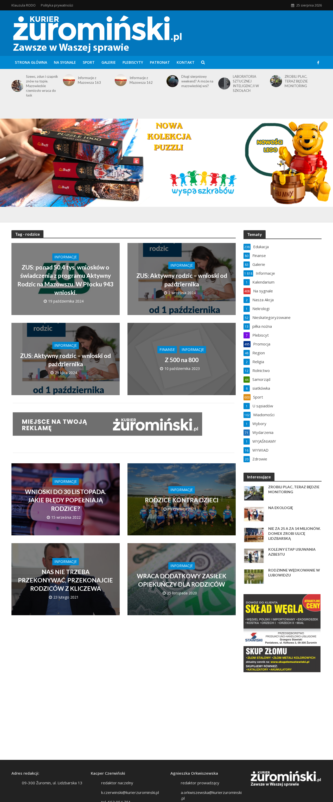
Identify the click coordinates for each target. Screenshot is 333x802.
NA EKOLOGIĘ (280, 507)
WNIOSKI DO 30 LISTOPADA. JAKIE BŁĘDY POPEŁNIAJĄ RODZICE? (65, 500)
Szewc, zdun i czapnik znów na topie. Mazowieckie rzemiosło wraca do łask (42, 85)
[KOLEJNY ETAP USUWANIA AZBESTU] (254, 555)
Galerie (108, 62)
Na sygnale (65, 62)
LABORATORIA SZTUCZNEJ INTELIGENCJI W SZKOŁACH (246, 83)
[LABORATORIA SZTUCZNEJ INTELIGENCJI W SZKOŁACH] (223, 83)
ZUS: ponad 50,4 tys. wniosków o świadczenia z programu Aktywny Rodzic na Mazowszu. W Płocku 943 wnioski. (65, 280)
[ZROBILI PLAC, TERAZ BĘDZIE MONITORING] (275, 81)
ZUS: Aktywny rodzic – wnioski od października (181, 279)
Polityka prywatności (57, 5)
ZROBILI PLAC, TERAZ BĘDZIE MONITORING (296, 81)
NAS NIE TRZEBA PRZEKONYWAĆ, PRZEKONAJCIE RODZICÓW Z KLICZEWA (65, 580)
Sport (89, 62)
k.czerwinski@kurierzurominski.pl (130, 792)
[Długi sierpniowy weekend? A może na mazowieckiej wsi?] (171, 81)
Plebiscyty (133, 62)
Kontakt (186, 62)
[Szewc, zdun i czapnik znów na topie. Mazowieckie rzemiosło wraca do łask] (16, 86)
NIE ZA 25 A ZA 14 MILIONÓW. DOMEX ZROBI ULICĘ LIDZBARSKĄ (294, 533)
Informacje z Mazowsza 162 (141, 80)
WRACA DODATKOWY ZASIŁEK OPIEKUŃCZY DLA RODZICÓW (181, 580)
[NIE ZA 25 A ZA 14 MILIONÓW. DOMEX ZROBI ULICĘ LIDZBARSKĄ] (254, 534)
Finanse (167, 349)
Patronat (160, 62)
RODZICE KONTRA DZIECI (182, 500)
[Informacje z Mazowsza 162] (120, 80)
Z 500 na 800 (181, 359)
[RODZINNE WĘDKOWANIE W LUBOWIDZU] (254, 576)
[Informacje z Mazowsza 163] (68, 80)
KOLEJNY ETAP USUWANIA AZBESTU (292, 551)
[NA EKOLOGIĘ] (254, 513)
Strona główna (31, 62)
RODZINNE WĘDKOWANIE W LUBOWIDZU (294, 572)
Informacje (65, 256)
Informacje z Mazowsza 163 (89, 80)
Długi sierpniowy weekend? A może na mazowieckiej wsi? (197, 81)
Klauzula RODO (23, 5)
